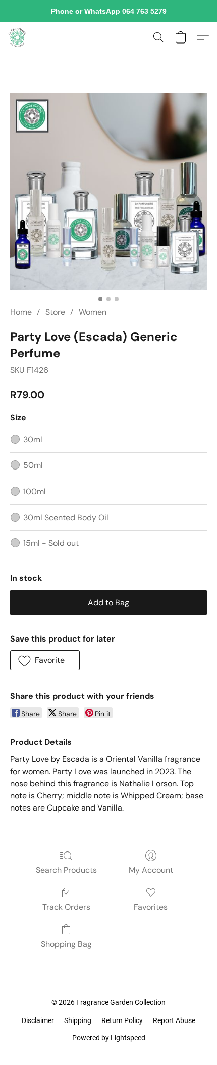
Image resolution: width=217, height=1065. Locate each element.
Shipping (77, 1020)
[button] (17, 37)
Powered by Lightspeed (108, 1038)
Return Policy (122, 1020)
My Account (151, 870)
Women (92, 312)
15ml (51, 543)
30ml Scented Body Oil (65, 517)
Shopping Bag (66, 944)
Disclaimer (38, 1020)
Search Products (66, 870)
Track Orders (66, 907)
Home (21, 312)
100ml (34, 491)
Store (55, 312)
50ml (33, 465)
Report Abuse (174, 1020)
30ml (32, 439)
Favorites (151, 907)
